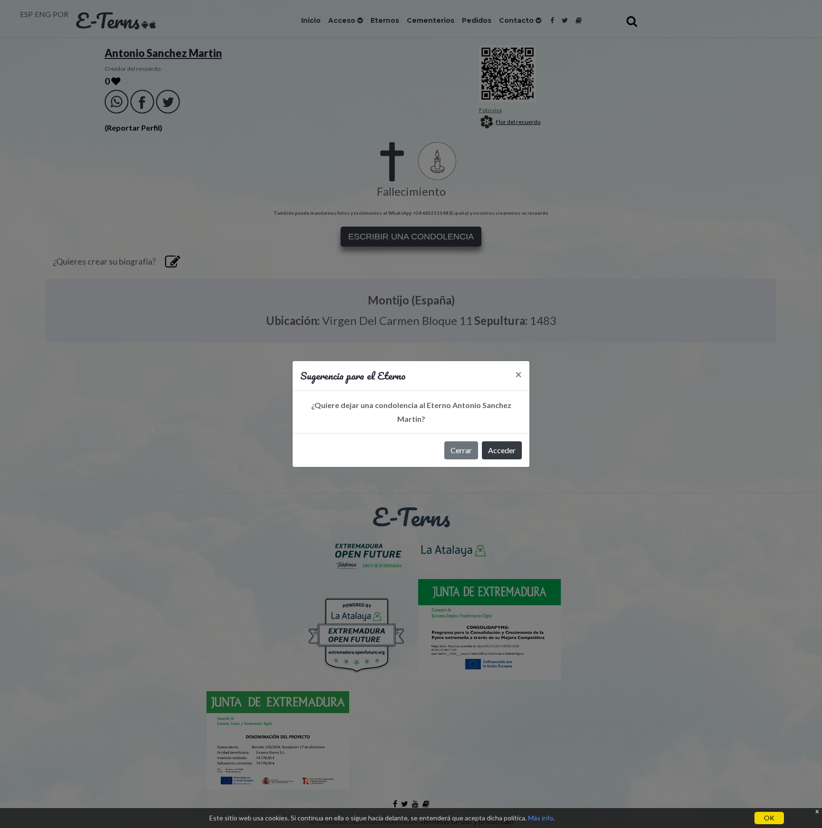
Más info (540, 818)
